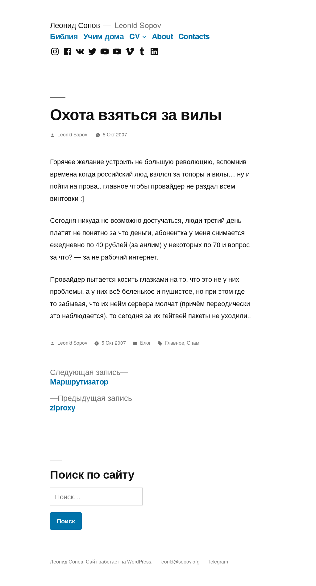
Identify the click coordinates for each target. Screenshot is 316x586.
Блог (145, 342)
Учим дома (103, 36)
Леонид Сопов (75, 24)
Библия (64, 36)
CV (134, 36)
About (162, 36)
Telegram (218, 561)
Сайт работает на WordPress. (120, 561)
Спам (193, 342)
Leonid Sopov (72, 134)
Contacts (194, 36)
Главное (174, 342)
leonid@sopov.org (180, 561)
